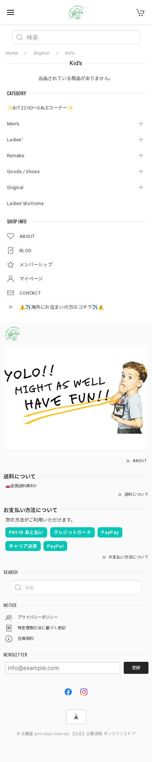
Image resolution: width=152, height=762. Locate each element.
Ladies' (15, 139)
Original (15, 187)
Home (11, 53)
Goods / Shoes (23, 171)
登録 (136, 667)
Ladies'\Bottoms (25, 203)
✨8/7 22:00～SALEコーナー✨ (40, 107)
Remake (15, 155)
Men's (13, 123)
